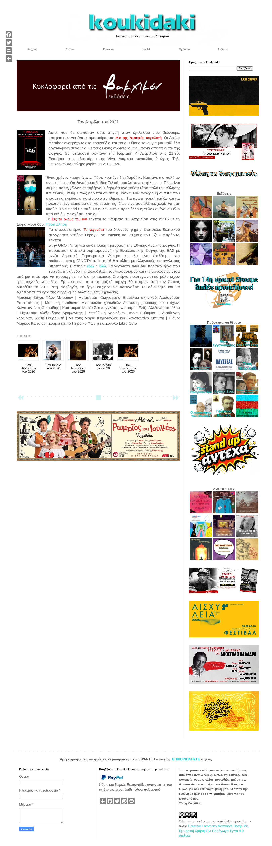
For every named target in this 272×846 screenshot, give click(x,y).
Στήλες (70, 49)
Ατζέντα (222, 49)
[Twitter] (9, 43)
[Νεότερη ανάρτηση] (20, 399)
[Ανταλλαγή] (9, 59)
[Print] (9, 51)
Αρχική (32, 49)
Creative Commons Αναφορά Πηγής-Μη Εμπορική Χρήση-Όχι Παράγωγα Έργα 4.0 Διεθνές (213, 831)
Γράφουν (108, 49)
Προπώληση (56, 224)
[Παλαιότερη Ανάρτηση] (176, 399)
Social (146, 49)
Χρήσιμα (184, 49)
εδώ (90, 266)
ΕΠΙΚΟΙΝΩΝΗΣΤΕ (186, 759)
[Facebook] (9, 35)
